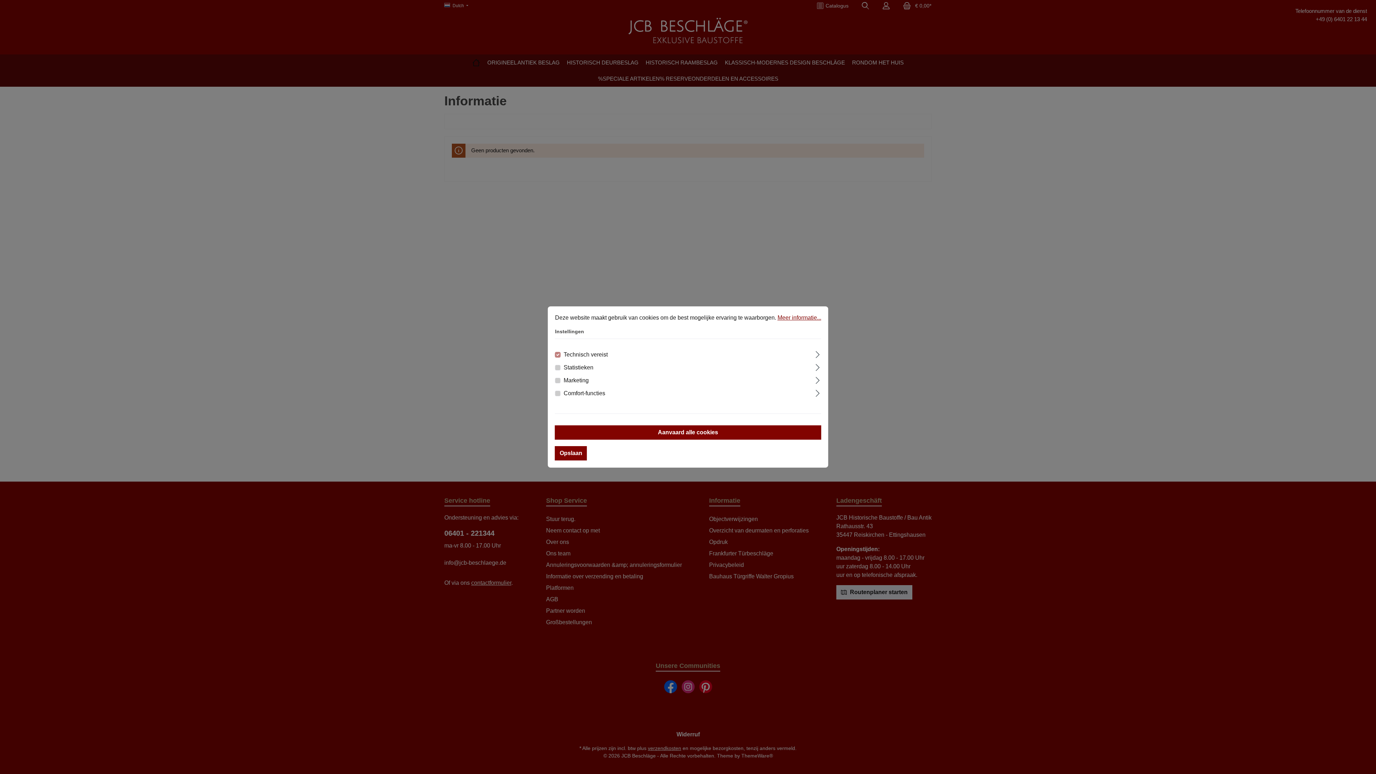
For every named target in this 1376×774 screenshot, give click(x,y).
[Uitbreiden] (817, 353)
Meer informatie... (799, 318)
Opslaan (571, 453)
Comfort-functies (584, 393)
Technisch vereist (586, 355)
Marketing (576, 380)
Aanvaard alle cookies (688, 432)
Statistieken (578, 367)
